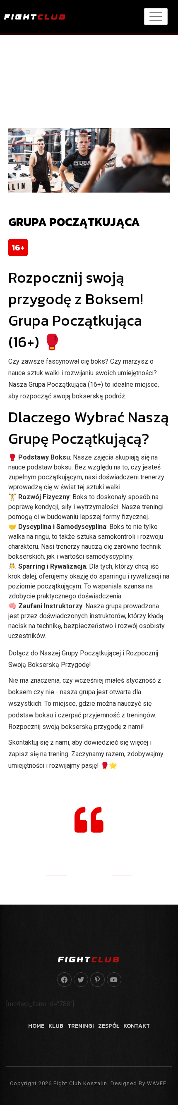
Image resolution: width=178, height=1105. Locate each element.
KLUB (55, 1026)
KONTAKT (136, 1026)
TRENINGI (80, 1026)
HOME (36, 1026)
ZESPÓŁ (108, 1026)
